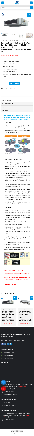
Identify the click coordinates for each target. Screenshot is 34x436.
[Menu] (2, 2)
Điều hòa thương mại (10, 40)
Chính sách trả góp (8, 355)
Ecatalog (5, 110)
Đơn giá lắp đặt (6, 107)
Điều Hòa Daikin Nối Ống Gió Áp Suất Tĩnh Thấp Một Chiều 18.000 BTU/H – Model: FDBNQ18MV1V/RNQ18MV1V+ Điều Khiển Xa (25, 316)
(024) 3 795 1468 (14, 389)
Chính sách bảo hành (8, 352)
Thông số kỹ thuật (7, 103)
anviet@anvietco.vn (12, 394)
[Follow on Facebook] (2, 344)
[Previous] (3, 22)
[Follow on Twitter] (8, 344)
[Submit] (31, 7)
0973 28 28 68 (12, 391)
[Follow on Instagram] (5, 344)
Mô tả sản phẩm (6, 100)
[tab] (17, 100)
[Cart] (31, 2)
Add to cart (14, 83)
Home (2, 40)
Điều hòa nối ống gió (21, 40)
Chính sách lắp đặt (8, 358)
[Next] (30, 22)
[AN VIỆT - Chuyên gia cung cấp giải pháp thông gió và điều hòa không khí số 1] (17, 3)
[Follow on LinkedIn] (10, 344)
